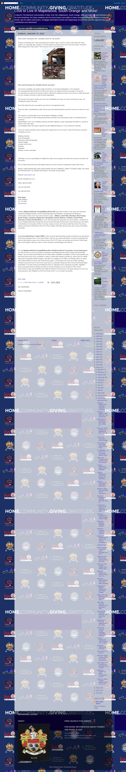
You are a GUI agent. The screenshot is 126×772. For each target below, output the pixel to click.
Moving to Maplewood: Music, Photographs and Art (102, 673)
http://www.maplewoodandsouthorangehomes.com (80, 735)
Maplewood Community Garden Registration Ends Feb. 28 (100, 235)
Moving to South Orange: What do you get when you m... (102, 658)
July (99, 382)
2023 (98, 341)
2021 (98, 346)
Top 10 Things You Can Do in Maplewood (105, 210)
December (101, 369)
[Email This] (52, 282)
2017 (98, 357)
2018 (98, 354)
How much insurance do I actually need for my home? (102, 460)
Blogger (74, 767)
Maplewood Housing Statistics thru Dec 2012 (102, 622)
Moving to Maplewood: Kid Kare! (101, 647)
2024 (98, 339)
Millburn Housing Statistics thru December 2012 (102, 597)
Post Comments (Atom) (33, 344)
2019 (98, 352)
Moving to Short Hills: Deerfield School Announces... (102, 491)
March (100, 393)
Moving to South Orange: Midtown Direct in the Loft (102, 681)
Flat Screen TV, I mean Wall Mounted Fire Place (102, 445)
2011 (98, 690)
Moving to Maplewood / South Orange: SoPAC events (102, 516)
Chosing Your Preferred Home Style (105, 56)
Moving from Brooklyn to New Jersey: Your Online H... (101, 422)
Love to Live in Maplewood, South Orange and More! (55, 11)
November (101, 372)
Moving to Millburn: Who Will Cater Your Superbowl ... (102, 414)
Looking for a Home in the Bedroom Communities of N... (102, 508)
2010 (98, 693)
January (100, 398)
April (99, 390)
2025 (98, 336)
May (99, 387)
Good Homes (22, 203)
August (100, 380)
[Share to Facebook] (57, 282)
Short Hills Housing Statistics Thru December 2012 (102, 605)
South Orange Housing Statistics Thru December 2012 (102, 614)
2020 (98, 349)
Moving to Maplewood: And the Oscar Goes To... (102, 573)
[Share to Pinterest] (59, 282)
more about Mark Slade (71, 733)
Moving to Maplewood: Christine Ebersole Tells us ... (102, 499)
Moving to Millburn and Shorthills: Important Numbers (101, 406)
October (100, 374)
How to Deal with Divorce (102, 652)
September (101, 377)
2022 (98, 344)
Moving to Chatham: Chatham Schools (101, 531)
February (101, 395)
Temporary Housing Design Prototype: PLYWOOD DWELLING (101, 631)
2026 (98, 333)
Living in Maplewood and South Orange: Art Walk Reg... (101, 476)
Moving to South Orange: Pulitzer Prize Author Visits (102, 566)
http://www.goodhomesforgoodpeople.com (33, 28)
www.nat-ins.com (29, 175)
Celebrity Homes (102, 545)
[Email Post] (48, 282)
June (99, 385)
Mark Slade (21, 279)
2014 (98, 364)
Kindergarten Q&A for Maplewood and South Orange (101, 589)
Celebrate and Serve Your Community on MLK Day (102, 559)
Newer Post (23, 340)
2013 (98, 367)
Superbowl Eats (102, 400)
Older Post (85, 340)
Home (54, 340)
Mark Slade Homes (99, 702)
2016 (98, 359)
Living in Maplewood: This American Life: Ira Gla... (102, 640)
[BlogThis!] (54, 282)
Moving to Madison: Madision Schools (100, 524)
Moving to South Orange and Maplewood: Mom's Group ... (102, 431)
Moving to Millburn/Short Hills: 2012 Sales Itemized (102, 581)
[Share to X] (55, 282)
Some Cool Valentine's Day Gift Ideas (102, 438)
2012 (98, 688)
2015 (98, 362)
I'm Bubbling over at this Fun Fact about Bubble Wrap (102, 453)
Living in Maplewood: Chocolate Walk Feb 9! (101, 484)
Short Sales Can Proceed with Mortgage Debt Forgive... (102, 665)
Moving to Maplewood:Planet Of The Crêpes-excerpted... (102, 539)
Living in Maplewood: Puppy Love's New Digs (102, 467)
